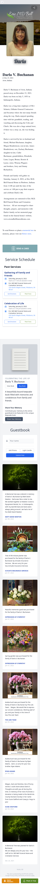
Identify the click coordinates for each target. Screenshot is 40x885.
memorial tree (28, 230)
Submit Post (20, 455)
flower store (26, 233)
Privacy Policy (14, 875)
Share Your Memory (14, 419)
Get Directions (12, 294)
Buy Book (22, 386)
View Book (10, 386)
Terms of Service (26, 875)
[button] (20, 477)
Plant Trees (28, 294)
